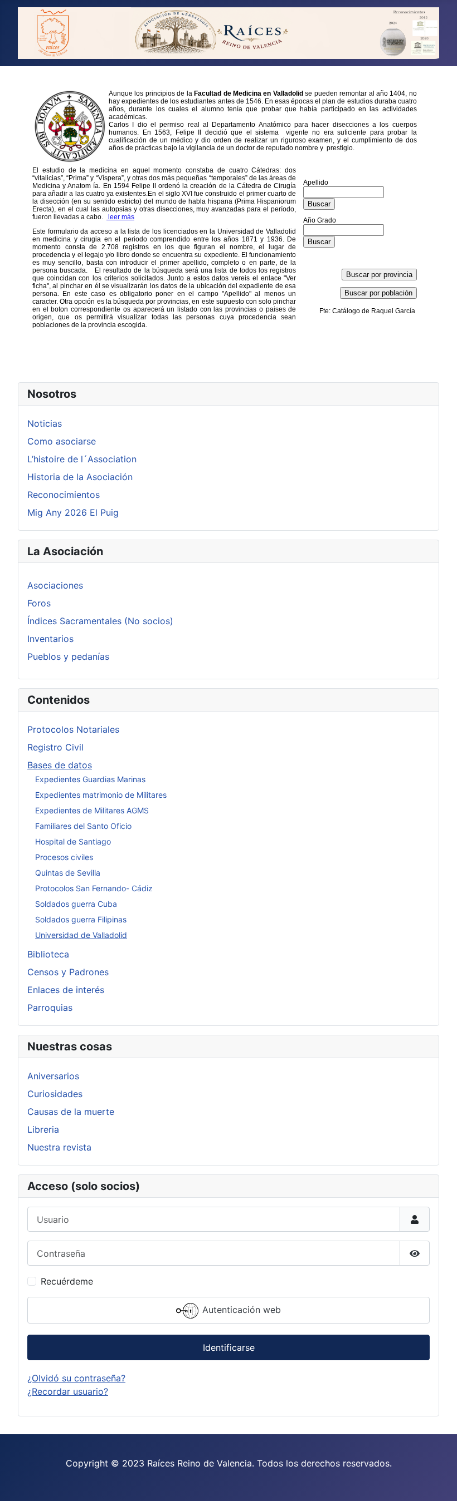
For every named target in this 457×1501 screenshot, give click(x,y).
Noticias (44, 423)
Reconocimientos (63, 494)
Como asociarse (61, 441)
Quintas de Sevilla (67, 872)
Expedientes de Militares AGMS (92, 810)
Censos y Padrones (68, 971)
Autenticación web (240, 1310)
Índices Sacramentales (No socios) (100, 620)
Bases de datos (59, 765)
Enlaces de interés (65, 989)
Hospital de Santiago (73, 841)
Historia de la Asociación (80, 476)
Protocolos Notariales (73, 729)
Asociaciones (55, 585)
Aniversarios (53, 1076)
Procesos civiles (64, 857)
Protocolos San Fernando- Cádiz (94, 888)
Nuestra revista (59, 1147)
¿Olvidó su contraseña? (76, 1378)
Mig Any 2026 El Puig (73, 512)
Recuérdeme (67, 1281)
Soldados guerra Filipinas (81, 919)
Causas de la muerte (70, 1111)
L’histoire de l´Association (82, 459)
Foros (39, 603)
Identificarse (229, 1347)
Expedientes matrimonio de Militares (101, 794)
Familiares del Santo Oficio (83, 826)
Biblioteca (48, 954)
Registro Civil (55, 747)
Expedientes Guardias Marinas (90, 779)
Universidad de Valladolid (81, 935)
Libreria (43, 1129)
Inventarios (50, 638)
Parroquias (49, 1007)
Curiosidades (54, 1093)
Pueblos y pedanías (68, 656)
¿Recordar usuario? (67, 1391)
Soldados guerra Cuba (76, 904)
